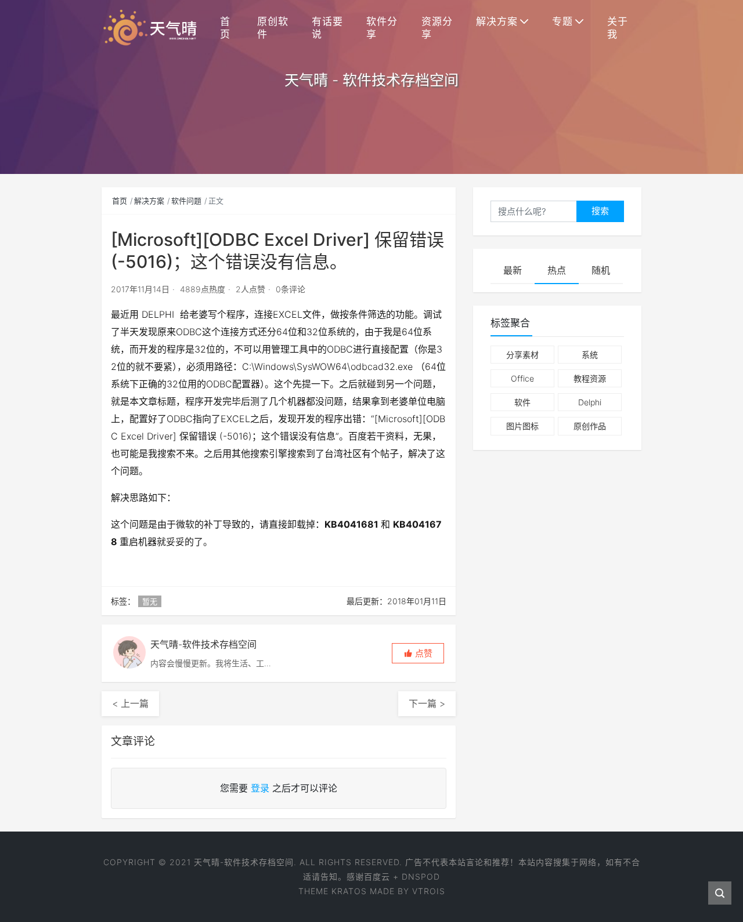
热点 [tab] (556, 270)
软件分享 (382, 28)
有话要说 (327, 28)
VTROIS (428, 891)
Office (522, 378)
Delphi (589, 402)
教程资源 (590, 378)
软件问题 (186, 200)
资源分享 (437, 28)
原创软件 (272, 28)
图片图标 (522, 426)
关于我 (617, 28)
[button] (418, 653)
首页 (225, 28)
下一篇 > (427, 703)
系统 (590, 355)
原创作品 (590, 426)
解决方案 (497, 21)
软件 (522, 402)
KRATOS (349, 891)
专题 (562, 21)
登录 (260, 788)
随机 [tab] (600, 270)
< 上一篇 (130, 703)
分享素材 (522, 355)
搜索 (600, 210)
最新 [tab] (512, 270)
